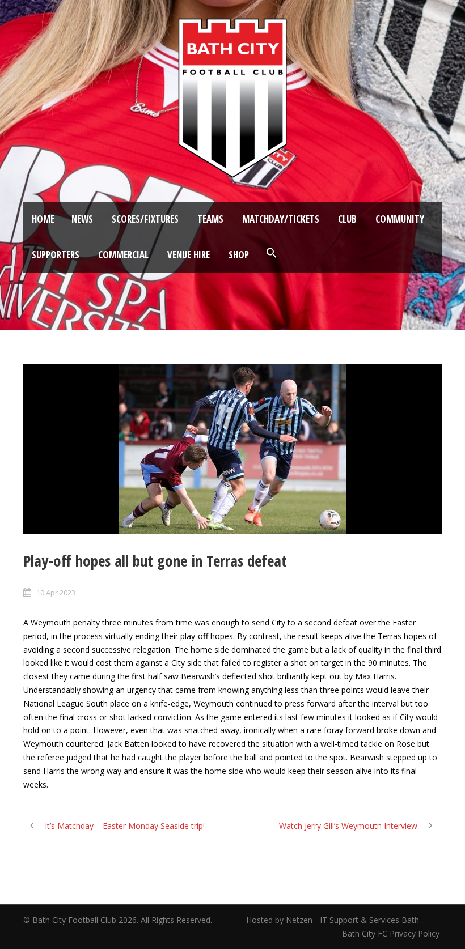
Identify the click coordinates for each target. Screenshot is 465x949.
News (82, 218)
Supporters (55, 254)
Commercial (123, 254)
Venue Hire (188, 254)
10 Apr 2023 (55, 593)
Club (347, 218)
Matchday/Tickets (280, 218)
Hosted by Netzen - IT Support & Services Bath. (333, 919)
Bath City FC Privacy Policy (392, 933)
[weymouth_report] (232, 449)
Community (399, 218)
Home (43, 218)
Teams (210, 218)
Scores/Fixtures (145, 218)
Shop (239, 254)
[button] (271, 253)
